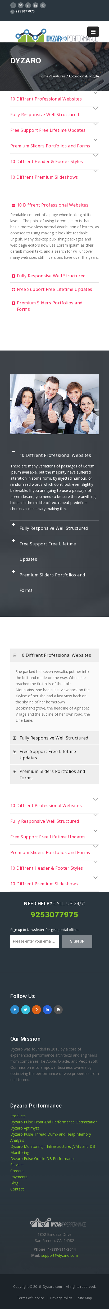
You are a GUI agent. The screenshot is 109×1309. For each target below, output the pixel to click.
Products (18, 1115)
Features (58, 76)
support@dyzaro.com (59, 1255)
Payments (19, 1176)
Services (17, 1164)
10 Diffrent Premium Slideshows (44, 177)
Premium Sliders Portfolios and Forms (50, 146)
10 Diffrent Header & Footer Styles (46, 161)
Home (43, 76)
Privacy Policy (61, 1297)
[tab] (54, 99)
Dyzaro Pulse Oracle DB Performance (42, 1158)
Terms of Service (31, 1297)
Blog (14, 1182)
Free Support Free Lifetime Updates (48, 130)
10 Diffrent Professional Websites (46, 99)
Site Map (85, 1297)
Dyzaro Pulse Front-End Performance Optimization (54, 1121)
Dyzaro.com (52, 1286)
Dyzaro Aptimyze (25, 1128)
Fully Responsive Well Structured (44, 114)
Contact (17, 1189)
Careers (17, 1170)
